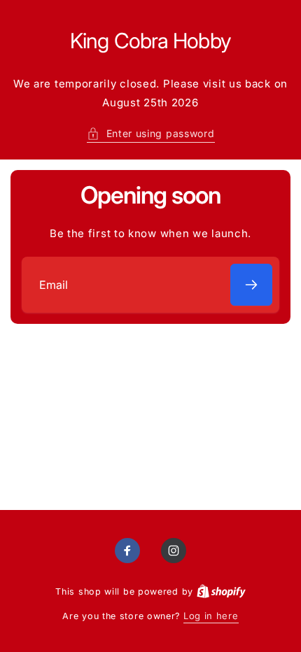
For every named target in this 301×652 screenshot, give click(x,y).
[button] (151, 133)
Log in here (211, 615)
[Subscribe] (251, 285)
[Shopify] (221, 591)
